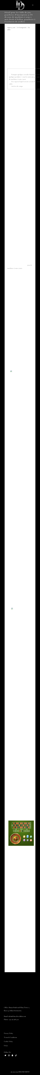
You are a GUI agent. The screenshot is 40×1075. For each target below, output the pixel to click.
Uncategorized (22, 27)
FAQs (6, 1046)
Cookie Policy (8, 1041)
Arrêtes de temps (17, 86)
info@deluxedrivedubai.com (17, 1016)
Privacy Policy (8, 1033)
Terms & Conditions (10, 1037)
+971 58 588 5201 (14, 1019)
